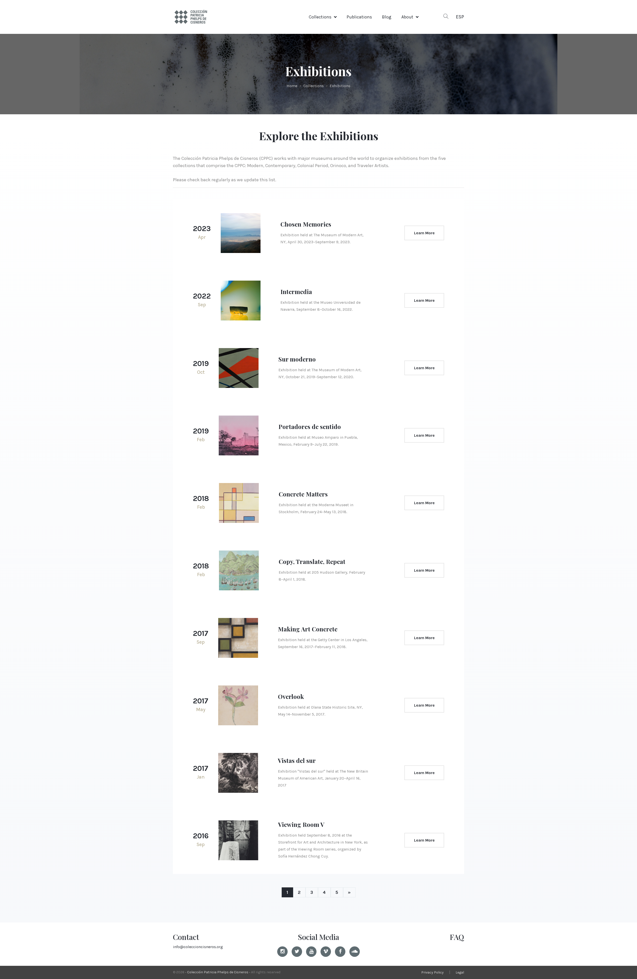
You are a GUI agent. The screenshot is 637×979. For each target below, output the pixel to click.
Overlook (291, 696)
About (407, 17)
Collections (320, 17)
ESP (460, 17)
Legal (460, 972)
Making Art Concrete (307, 629)
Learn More (424, 233)
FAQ (457, 937)
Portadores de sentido (309, 426)
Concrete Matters (303, 494)
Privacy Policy (432, 972)
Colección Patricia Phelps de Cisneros (217, 972)
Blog (386, 17)
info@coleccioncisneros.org (198, 946)
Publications (359, 17)
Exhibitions (340, 85)
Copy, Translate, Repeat (312, 561)
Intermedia (296, 292)
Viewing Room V (301, 824)
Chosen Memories (305, 224)
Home (292, 85)
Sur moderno (297, 359)
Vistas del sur (297, 760)
